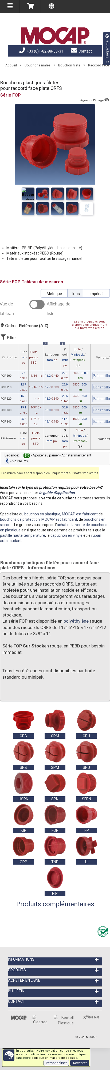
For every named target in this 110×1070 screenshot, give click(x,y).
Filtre (10, 337)
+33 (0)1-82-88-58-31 (44, 51)
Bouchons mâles (37, 65)
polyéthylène (76, 621)
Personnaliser (56, 1063)
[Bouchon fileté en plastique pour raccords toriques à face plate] (72, 208)
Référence (9, 357)
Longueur (52, 357)
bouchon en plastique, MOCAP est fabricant (61, 514)
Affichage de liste (58, 309)
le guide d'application (57, 493)
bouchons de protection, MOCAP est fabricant (38, 519)
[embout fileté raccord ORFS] (86, 194)
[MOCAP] (55, 35)
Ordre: (26, 325)
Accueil (11, 65)
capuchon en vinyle (66, 535)
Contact (85, 51)
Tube (23, 357)
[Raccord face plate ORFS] (86, 208)
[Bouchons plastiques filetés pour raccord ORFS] (57, 194)
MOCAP (91, 1037)
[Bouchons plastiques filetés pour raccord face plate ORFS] (28, 194)
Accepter (80, 1063)
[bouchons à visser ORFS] (42, 194)
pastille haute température (22, 535)
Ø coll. (65, 357)
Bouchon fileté (69, 65)
